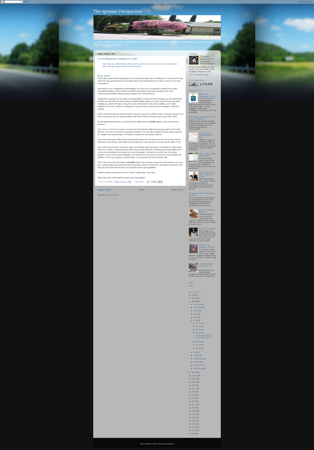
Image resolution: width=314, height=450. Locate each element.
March (196, 311)
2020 (194, 414)
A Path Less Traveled (207, 228)
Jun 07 (198, 323)
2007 (194, 372)
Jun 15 (198, 330)
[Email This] (152, 182)
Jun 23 (198, 333)
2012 (194, 388)
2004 (194, 295)
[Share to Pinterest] (161, 182)
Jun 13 (198, 326)
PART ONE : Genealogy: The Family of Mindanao (207, 96)
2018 (194, 408)
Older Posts (177, 190)
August (196, 355)
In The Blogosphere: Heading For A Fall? (117, 59)
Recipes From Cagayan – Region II (207, 246)
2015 (194, 398)
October (197, 362)
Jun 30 (198, 348)
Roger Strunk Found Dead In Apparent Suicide (207, 175)
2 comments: (139, 182)
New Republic (130, 173)
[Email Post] (148, 182)
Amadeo (205, 57)
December (198, 368)
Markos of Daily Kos (110, 129)
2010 (194, 382)
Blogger (171, 444)
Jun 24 (198, 342)
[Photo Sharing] (157, 39)
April (195, 314)
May (195, 317)
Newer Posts (104, 190)
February (197, 307)
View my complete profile (198, 75)
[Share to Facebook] (159, 182)
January (197, 304)
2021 (194, 417)
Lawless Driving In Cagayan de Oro (206, 265)
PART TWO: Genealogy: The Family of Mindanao (202, 118)
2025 (194, 430)
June (196, 320)
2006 (194, 301)
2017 (194, 405)
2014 (194, 395)
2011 (194, 385)
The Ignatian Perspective (117, 11)
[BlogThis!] (154, 182)
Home (141, 190)
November (198, 365)
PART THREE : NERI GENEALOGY (207, 155)
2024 (194, 427)
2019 (194, 411)
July (195, 352)
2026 (194, 434)
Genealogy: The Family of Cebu (206, 135)
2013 (194, 392)
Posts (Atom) (113, 195)
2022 (194, 421)
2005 (194, 298)
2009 (194, 379)
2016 (194, 401)
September (198, 359)
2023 (194, 424)
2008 (194, 376)
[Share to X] (157, 182)
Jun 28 (198, 345)
